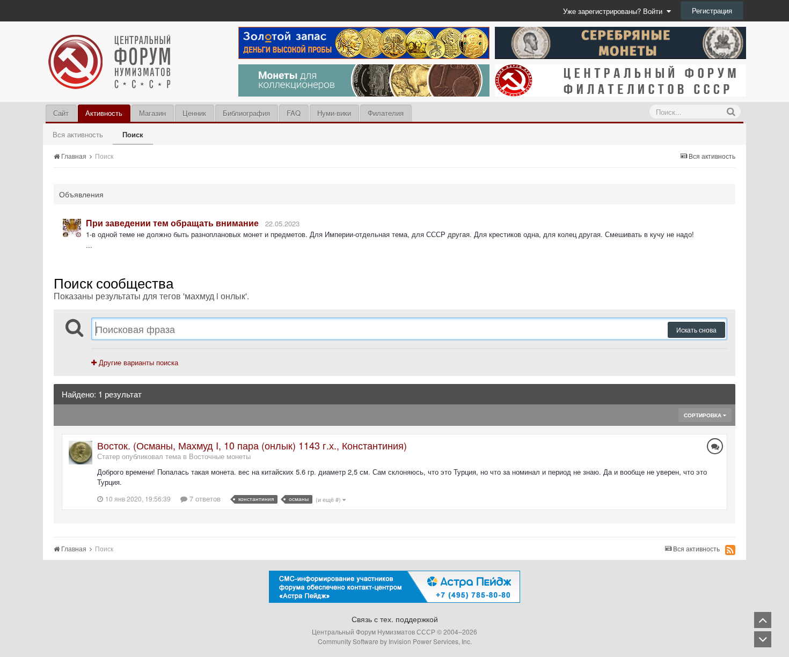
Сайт (61, 113)
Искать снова (696, 329)
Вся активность (78, 134)
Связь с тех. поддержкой (395, 619)
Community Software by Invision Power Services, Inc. (395, 641)
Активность (103, 113)
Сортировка (703, 415)
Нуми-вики (334, 113)
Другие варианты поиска (137, 362)
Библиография (246, 113)
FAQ (294, 113)
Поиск (132, 134)
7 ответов (204, 498)
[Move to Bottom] (762, 639)
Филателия (386, 113)
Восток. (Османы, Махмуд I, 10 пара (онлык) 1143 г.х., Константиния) (252, 445)
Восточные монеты (220, 456)
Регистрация (712, 10)
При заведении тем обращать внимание (172, 223)
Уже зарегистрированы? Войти (615, 11)
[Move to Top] (762, 620)
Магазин (152, 113)
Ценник (194, 113)
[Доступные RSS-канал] (730, 550)
